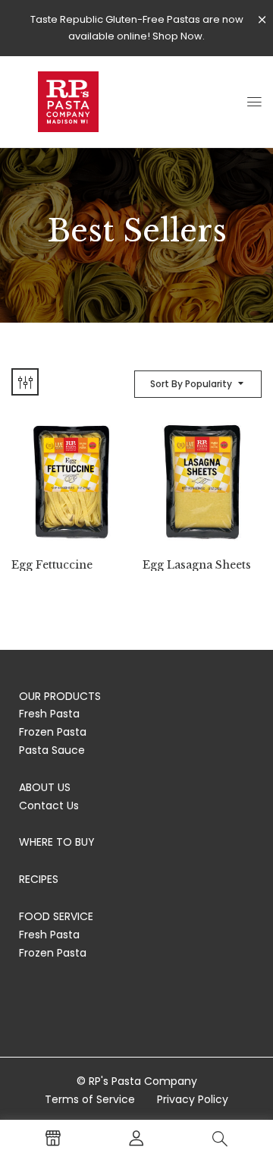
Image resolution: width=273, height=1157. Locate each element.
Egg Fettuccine (52, 565)
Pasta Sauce (52, 750)
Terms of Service (90, 1099)
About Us (45, 787)
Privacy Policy (192, 1099)
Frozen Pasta (52, 731)
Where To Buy (57, 842)
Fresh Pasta (49, 713)
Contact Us (49, 805)
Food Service (56, 916)
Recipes (38, 879)
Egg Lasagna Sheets (197, 565)
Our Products (60, 696)
